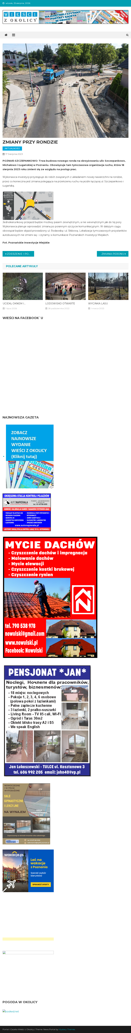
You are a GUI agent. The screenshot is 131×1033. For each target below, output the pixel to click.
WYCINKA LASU (98, 303)
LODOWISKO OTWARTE (60, 303)
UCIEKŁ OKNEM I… (14, 303)
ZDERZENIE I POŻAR (20, 253)
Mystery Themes (67, 1029)
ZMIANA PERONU (112, 253)
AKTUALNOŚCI (12, 148)
